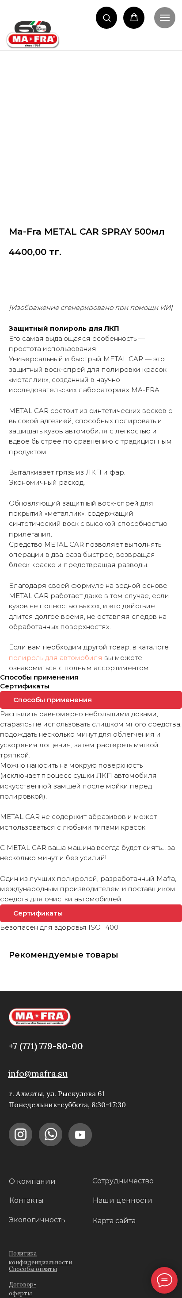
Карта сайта (114, 1221)
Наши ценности (122, 1200)
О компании (32, 1181)
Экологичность (37, 1220)
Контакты (26, 1200)
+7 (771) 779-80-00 (46, 1045)
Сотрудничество (123, 1181)
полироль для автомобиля (55, 657)
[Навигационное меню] (165, 18)
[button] (106, 17)
